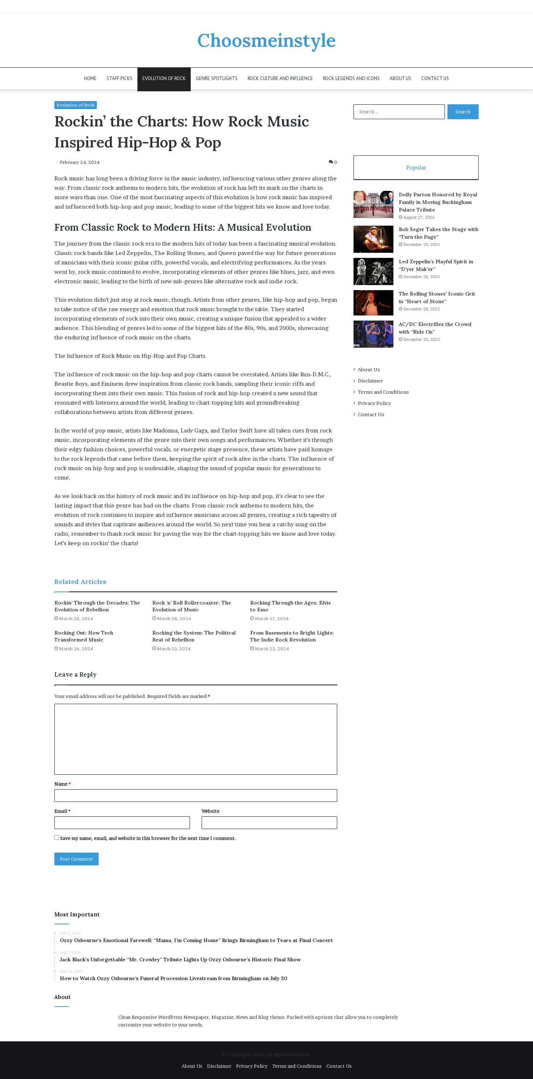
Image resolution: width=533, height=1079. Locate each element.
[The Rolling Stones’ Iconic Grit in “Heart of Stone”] (373, 302)
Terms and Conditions (383, 392)
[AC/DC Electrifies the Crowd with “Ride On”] (373, 334)
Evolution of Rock (164, 78)
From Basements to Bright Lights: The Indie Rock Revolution (292, 636)
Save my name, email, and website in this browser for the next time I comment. (148, 838)
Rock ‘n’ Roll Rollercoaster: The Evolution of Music (191, 606)
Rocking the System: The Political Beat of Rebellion (194, 636)
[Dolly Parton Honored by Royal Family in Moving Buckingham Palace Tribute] (373, 204)
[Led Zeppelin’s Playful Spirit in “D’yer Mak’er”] (373, 271)
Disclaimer (370, 381)
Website (210, 811)
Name (62, 784)
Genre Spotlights (216, 78)
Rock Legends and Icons (351, 78)
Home (90, 78)
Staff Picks (119, 78)
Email (62, 811)
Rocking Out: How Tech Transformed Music (83, 636)
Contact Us (435, 78)
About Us (400, 78)
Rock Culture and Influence (280, 78)
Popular (416, 167)
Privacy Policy (374, 403)
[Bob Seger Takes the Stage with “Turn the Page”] (373, 239)
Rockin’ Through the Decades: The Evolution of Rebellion (97, 606)
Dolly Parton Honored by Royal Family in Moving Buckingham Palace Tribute (438, 202)
